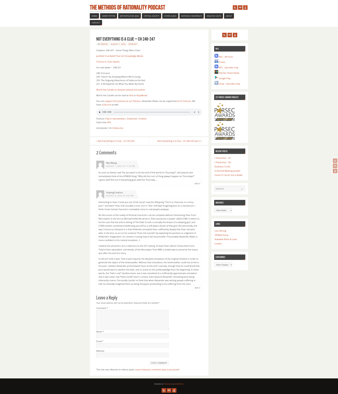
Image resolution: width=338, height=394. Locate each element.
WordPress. (179, 384)
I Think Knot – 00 (223, 162)
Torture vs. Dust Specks (108, 61)
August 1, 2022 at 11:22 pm (120, 166)
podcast (132, 44)
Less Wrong (220, 230)
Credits (218, 243)
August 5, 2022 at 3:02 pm (120, 195)
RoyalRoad (142, 95)
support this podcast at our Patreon (123, 101)
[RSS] (335, 160)
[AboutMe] (335, 171)
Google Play (224, 78)
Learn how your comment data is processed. (157, 369)
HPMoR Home (222, 235)
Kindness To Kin (222, 166)
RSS (109, 122)
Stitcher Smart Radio (228, 72)
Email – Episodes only (229, 83)
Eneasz (104, 44)
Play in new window (115, 118)
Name (100, 331)
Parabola (168, 384)
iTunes (221, 62)
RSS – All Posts (225, 56)
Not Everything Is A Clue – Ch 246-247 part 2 (179, 141)
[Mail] (335, 166)
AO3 (131, 95)
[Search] (242, 189)
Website (100, 350)
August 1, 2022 (118, 44)
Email (99, 341)
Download (132, 118)
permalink (117, 128)
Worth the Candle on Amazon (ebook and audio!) (120, 89)
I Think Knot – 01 (223, 158)
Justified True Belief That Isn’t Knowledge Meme (119, 56)
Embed (142, 118)
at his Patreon (184, 101)
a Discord (106, 104)
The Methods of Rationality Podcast (127, 7)
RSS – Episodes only (228, 67)
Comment (102, 308)
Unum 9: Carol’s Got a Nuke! (228, 175)
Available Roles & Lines (226, 239)
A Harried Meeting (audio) (227, 170)
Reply (197, 183)
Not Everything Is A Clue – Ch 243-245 (115, 141)
